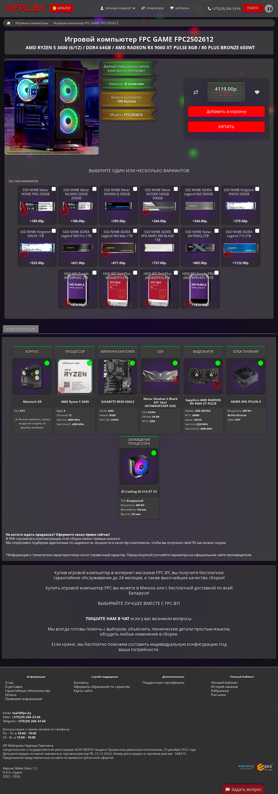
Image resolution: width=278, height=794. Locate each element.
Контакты (81, 682)
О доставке (13, 686)
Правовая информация (23, 699)
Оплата (10, 695)
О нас (9, 682)
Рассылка (218, 695)
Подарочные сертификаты (163, 682)
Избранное (220, 690)
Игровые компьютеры (31, 23)
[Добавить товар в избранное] (257, 92)
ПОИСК (252, 8)
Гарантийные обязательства (27, 690)
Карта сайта (83, 690)
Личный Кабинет (224, 682)
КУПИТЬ (226, 126)
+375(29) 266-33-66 (226, 9)
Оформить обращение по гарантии (102, 686)
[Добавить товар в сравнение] (195, 92)
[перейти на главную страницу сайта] (25, 8)
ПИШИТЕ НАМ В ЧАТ (107, 619)
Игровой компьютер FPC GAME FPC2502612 (86, 23)
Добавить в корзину (226, 111)
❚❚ (269, 8)
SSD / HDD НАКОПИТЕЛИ (23, 181)
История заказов (224, 686)
